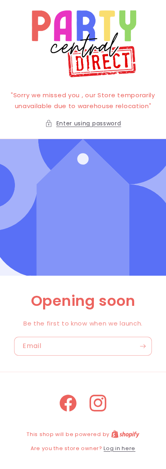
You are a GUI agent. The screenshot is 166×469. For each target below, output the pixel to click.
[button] (83, 124)
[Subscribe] (142, 346)
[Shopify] (125, 434)
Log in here (119, 448)
